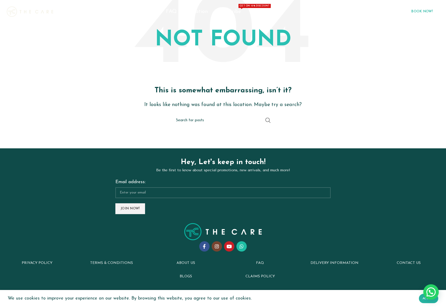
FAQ (260, 263)
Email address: (130, 182)
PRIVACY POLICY (37, 263)
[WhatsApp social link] (241, 246)
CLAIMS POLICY (260, 276)
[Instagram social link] (217, 246)
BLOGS (186, 276)
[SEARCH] (267, 120)
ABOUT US (186, 263)
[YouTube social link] (229, 246)
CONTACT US (409, 263)
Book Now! (422, 11)
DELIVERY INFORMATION (334, 263)
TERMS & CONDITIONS (111, 263)
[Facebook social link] (204, 246)
